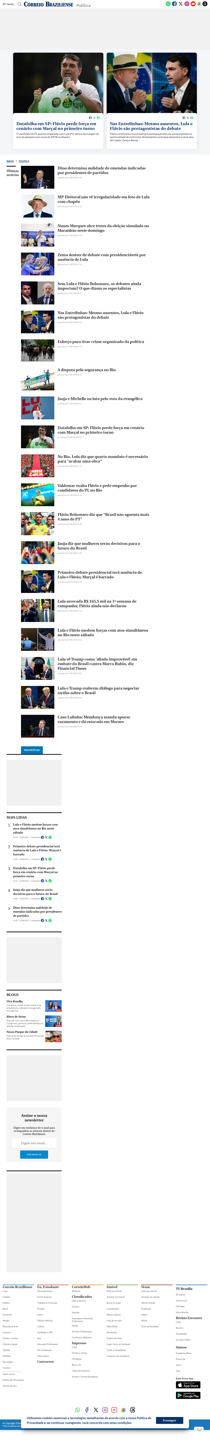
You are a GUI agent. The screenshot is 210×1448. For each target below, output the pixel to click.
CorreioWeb (81, 1287)
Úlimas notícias (114, 1314)
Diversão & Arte (10, 1326)
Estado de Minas (183, 1353)
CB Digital (76, 1359)
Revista (179, 1328)
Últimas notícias (13, 173)
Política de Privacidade (13, 1380)
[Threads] (204, 5)
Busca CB (76, 1365)
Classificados (82, 1297)
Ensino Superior (44, 1297)
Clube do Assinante (81, 1370)
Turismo (6, 1367)
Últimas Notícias (45, 1320)
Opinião (6, 1350)
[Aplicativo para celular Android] (188, 1395)
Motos (144, 1320)
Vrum (145, 1287)
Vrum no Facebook (150, 1326)
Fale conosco (43, 1356)
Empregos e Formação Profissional (82, 1320)
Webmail (76, 1291)
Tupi (178, 1371)
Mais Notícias (32, 750)
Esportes (7, 1332)
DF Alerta (180, 1294)
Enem (40, 1314)
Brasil (5, 1308)
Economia (7, 1314)
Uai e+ (179, 1365)
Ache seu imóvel (114, 1291)
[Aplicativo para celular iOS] (188, 1385)
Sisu (39, 1338)
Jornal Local (181, 1300)
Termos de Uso (10, 1386)
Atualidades (181, 1334)
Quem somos (9, 1374)
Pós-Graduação (44, 1350)
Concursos (45, 1362)
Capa (5, 1291)
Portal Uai (180, 1359)
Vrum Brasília (182, 1312)
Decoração (112, 1332)
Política (24, 161)
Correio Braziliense (17, 1287)
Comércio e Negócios (82, 1337)
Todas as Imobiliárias (116, 1350)
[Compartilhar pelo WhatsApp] (50, 838)
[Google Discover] (199, 4)
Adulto (75, 1325)
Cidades (6, 1297)
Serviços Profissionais (82, 1331)
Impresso (79, 1343)
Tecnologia (8, 1362)
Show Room (112, 1326)
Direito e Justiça (10, 1338)
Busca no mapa (114, 1303)
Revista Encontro (189, 1318)
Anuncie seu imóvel (116, 1297)
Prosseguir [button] (169, 1420)
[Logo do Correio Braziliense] (48, 4)
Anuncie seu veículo (150, 1297)
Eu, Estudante (48, 1287)
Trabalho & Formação (47, 1303)
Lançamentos (113, 1308)
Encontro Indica (183, 1339)
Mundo (6, 1320)
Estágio (40, 1308)
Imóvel (112, 1287)
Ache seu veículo (149, 1291)
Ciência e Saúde (10, 1344)
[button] (133, 1423)
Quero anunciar (79, 1300)
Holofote (7, 1356)
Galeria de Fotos (114, 1338)
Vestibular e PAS (45, 1332)
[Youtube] (193, 5)
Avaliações (146, 1308)
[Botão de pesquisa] (18, 4)
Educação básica (45, 1291)
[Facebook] (174, 5)
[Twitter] (180, 5)
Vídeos (144, 1314)
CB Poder (180, 1306)
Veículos (76, 1312)
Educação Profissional (47, 1344)
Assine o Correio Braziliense (85, 1376)
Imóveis (75, 1306)
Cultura (40, 1326)
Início (10, 161)
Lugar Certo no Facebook (118, 1344)
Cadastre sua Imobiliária (118, 1356)
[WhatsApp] (168, 5)
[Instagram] (186, 5)
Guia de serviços (114, 1320)
